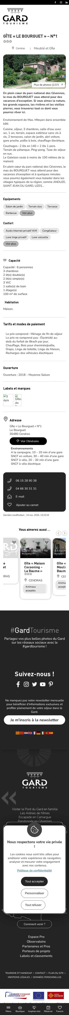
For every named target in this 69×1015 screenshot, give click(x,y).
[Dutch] (26, 733)
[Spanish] (51, 733)
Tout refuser (33, 905)
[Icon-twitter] (34, 684)
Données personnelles (47, 977)
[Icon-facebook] (18, 684)
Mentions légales (19, 977)
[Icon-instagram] (26, 684)
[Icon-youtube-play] (43, 684)
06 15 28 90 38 (26, 481)
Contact (40, 973)
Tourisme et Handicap (18, 973)
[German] (39, 733)
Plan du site (56, 973)
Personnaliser (34, 893)
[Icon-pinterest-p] (51, 684)
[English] (30, 733)
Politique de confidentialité (34, 870)
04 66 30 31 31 (26, 488)
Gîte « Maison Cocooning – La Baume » (34, 567)
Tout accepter (34, 881)
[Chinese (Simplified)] (22, 733)
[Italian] (43, 733)
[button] (58, 533)
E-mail (20, 496)
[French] (34, 733)
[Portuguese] (47, 733)
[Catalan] (18, 733)
